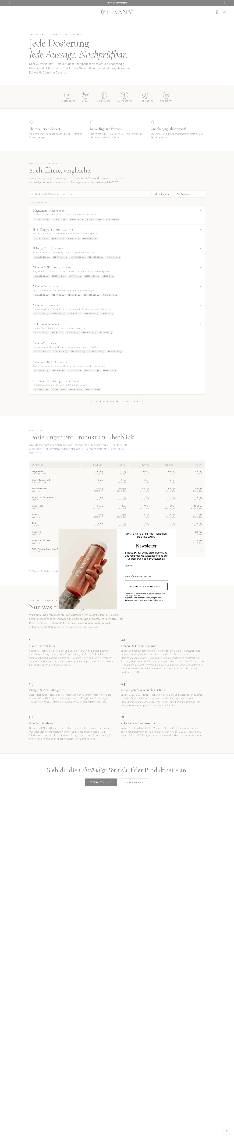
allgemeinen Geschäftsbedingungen (141, 598)
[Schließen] (170, 533)
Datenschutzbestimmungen (137, 600)
